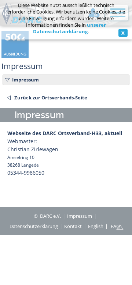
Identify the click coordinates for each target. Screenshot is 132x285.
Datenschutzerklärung (34, 226)
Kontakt (73, 226)
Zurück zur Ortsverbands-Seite (50, 97)
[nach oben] (120, 226)
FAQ (115, 226)
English (95, 226)
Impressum (25, 79)
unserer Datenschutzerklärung (69, 28)
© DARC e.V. (47, 216)
